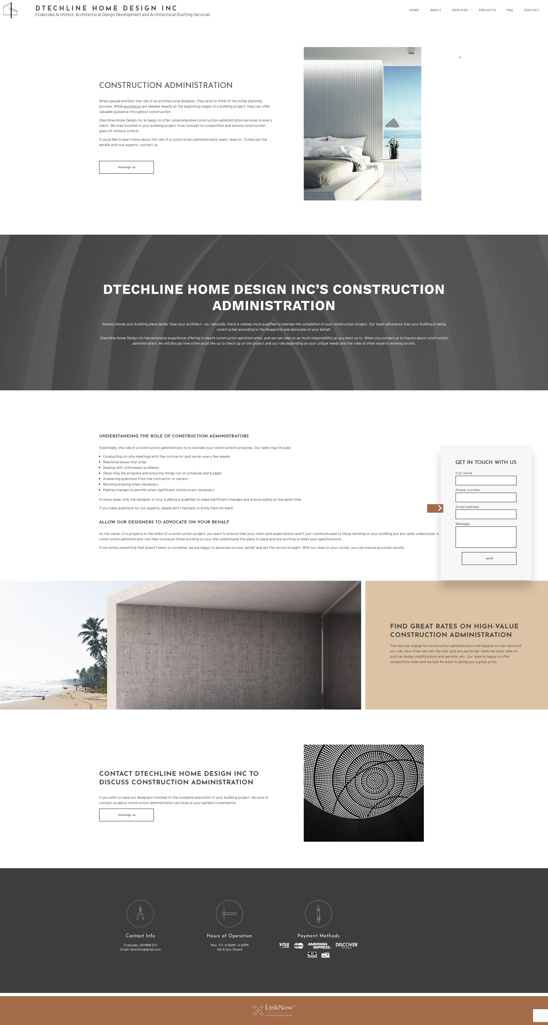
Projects (487, 10)
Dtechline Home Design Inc (106, 9)
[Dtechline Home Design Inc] (10, 10)
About (435, 10)
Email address (467, 507)
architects (132, 106)
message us (127, 167)
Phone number (468, 490)
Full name (464, 473)
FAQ (510, 10)
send (489, 558)
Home (414, 10)
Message (463, 524)
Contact (531, 10)
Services (460, 10)
